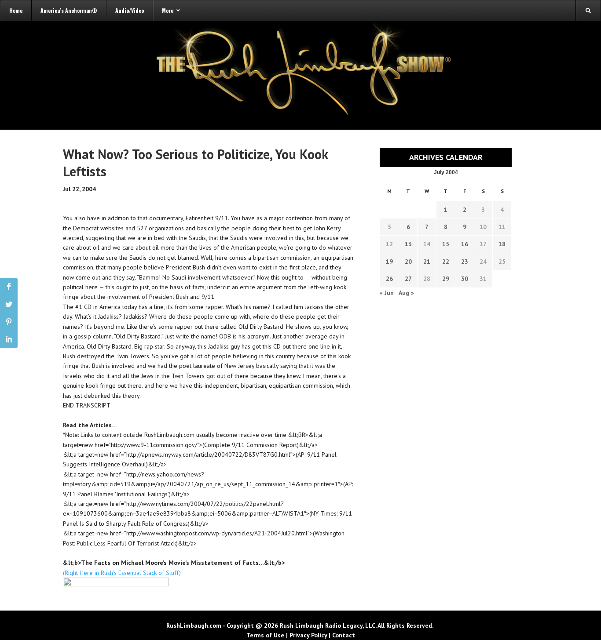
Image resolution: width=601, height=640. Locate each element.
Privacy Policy (308, 635)
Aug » (406, 293)
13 (408, 244)
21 (426, 261)
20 (408, 261)
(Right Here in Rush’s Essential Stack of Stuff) (122, 573)
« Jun (387, 293)
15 (445, 244)
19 (389, 261)
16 (464, 244)
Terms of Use (265, 635)
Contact (343, 635)
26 (389, 279)
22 (445, 261)
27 (408, 279)
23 (464, 261)
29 (445, 279)
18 (502, 244)
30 (464, 279)
